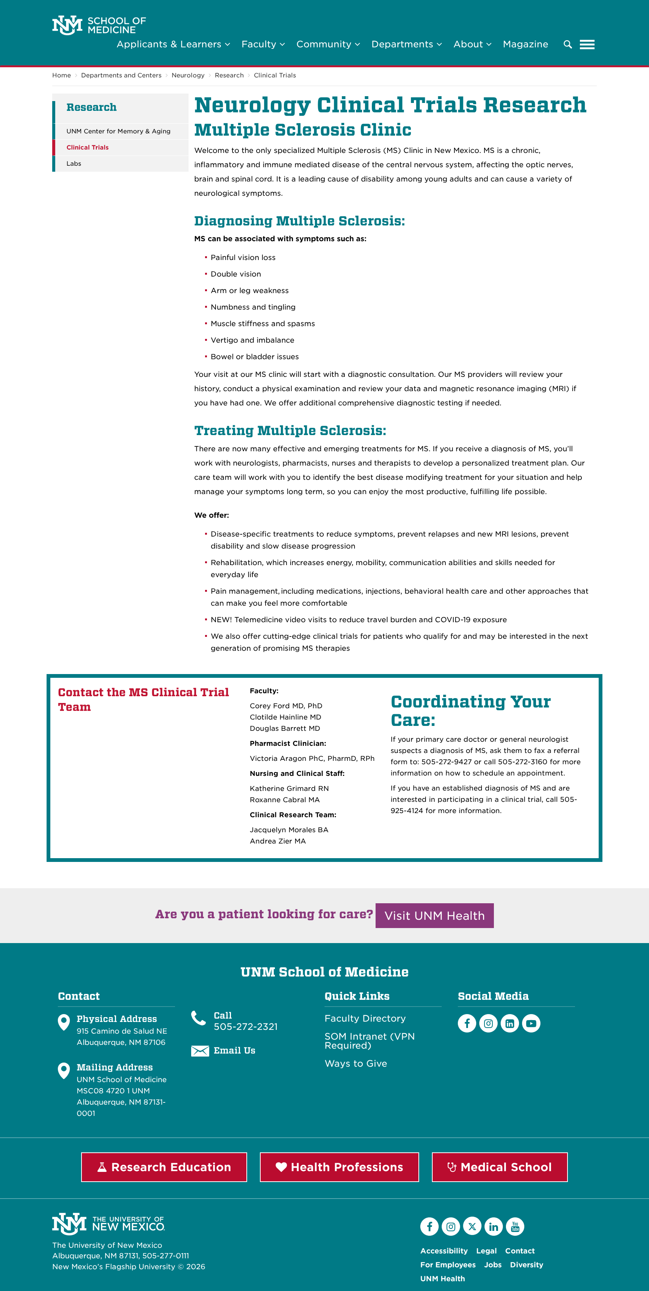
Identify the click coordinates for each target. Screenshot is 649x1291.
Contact (520, 1251)
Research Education (169, 1167)
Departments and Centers (121, 75)
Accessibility (444, 1251)
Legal (486, 1251)
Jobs (493, 1265)
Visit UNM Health (434, 915)
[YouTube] (515, 1226)
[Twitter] (472, 1226)
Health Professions (345, 1167)
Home (61, 75)
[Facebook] (467, 1023)
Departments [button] (403, 44)
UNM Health (442, 1278)
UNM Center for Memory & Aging (118, 131)
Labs (73, 164)
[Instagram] (488, 1023)
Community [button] (325, 44)
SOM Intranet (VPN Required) (369, 1041)
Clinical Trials (275, 75)
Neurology (188, 75)
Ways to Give (355, 1063)
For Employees (448, 1265)
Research (229, 75)
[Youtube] (531, 1023)
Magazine (525, 44)
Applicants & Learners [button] (170, 44)
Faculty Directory (365, 1018)
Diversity (526, 1265)
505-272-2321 (246, 1026)
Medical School (504, 1167)
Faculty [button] (260, 44)
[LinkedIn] (510, 1023)
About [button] (469, 44)
